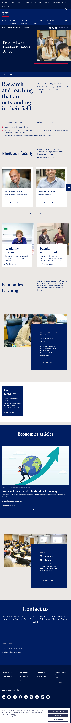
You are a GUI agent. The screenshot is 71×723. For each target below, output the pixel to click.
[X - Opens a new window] (56, 28)
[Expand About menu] (7, 20)
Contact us (24, 677)
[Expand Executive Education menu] (30, 20)
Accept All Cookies (58, 711)
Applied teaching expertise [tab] (47, 122)
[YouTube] (9, 697)
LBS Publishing (56, 2)
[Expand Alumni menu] (70, 20)
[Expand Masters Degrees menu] (17, 20)
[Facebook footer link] (20, 697)
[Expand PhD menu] (43, 20)
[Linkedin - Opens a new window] (53, 28)
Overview (5, 74)
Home (3, 27)
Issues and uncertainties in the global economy (29, 491)
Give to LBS (5, 2)
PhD (40, 20)
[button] (30, 213)
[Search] (66, 9)
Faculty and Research (14, 27)
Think (60, 20)
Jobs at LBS (47, 2)
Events (20, 2)
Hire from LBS (37, 2)
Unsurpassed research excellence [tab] (15, 122)
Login (13, 6)
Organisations (28, 2)
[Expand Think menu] (62, 20)
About (4, 20)
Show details (14, 203)
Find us (22, 681)
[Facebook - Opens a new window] (50, 28)
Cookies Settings (58, 719)
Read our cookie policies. (9, 716)
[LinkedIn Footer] (4, 697)
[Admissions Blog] (48, 697)
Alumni (66, 20)
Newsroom (13, 2)
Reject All (58, 715)
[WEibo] (42, 697)
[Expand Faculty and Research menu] (56, 20)
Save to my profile (64, 27)
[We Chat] (31, 697)
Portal (64, 2)
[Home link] (5, 13)
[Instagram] (15, 697)
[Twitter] (26, 697)
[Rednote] (37, 697)
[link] (16, 264)
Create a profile (6, 6)
